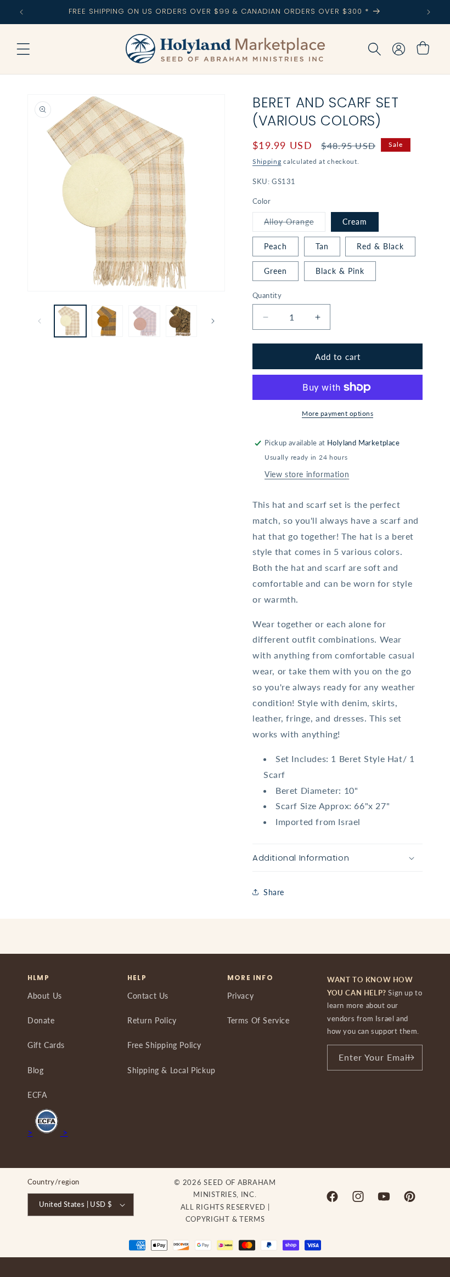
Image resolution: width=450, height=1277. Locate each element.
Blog (35, 1070)
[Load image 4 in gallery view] (182, 321)
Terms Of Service (258, 1020)
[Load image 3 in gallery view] (144, 321)
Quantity (267, 295)
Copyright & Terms (225, 1219)
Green (275, 271)
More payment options (337, 413)
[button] (23, 49)
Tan (322, 246)
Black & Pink (340, 271)
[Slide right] (213, 321)
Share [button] (273, 892)
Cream (354, 221)
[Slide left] (39, 321)
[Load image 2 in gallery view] (107, 321)
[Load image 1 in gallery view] (70, 321)
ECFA (37, 1095)
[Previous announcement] (21, 12)
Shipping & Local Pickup (171, 1070)
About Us (44, 995)
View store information (307, 474)
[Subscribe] (410, 1057)
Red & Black (380, 246)
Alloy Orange (294, 224)
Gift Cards (46, 1045)
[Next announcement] (429, 12)
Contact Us (147, 995)
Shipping (267, 161)
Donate (41, 1020)
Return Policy (152, 1020)
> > (47, 1132)
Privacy (240, 995)
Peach (275, 246)
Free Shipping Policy (164, 1045)
